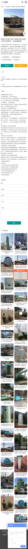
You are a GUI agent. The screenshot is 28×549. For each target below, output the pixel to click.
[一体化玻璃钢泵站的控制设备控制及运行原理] (7, 432)
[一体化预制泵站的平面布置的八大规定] (7, 392)
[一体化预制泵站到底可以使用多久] (7, 241)
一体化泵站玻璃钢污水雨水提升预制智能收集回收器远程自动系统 (7, 491)
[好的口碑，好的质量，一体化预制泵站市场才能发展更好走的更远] (20, 332)
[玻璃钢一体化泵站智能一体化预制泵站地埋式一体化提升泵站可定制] (7, 284)
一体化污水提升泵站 (6, 59)
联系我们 (7, 65)
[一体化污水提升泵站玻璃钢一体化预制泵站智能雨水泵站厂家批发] (7, 334)
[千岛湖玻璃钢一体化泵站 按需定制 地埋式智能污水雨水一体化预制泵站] (7, 264)
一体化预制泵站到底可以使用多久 (7, 252)
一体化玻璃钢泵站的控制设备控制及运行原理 (7, 439)
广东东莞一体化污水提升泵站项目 (7, 358)
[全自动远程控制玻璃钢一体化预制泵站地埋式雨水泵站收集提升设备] (20, 518)
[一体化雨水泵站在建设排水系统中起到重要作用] (20, 463)
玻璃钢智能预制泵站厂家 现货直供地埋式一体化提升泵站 (7, 424)
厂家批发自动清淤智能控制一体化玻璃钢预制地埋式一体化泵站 (14, 86)
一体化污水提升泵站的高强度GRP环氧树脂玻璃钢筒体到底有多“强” (21, 511)
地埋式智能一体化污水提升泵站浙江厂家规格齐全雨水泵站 (21, 364)
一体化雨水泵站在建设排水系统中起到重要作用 (21, 474)
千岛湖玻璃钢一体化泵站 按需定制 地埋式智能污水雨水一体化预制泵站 (7, 274)
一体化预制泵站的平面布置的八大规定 (7, 402)
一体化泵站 (7, 6)
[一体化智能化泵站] (20, 313)
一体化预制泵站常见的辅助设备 (7, 513)
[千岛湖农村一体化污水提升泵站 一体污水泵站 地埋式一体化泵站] (20, 241)
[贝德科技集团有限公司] (8, 2)
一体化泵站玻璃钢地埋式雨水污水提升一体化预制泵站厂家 (21, 289)
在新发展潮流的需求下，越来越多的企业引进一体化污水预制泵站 (7, 454)
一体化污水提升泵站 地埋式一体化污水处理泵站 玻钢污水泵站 (7, 380)
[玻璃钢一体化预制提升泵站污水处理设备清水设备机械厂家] (20, 376)
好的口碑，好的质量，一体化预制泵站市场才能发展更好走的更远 (21, 342)
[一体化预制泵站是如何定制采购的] (7, 316)
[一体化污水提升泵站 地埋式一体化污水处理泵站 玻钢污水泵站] (7, 369)
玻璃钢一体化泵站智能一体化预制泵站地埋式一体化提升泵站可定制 (7, 291)
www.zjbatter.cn (10, 33)
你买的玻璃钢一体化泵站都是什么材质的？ (21, 304)
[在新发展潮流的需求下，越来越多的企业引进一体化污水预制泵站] (7, 447)
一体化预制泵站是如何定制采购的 (7, 327)
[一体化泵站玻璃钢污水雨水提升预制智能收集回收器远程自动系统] (7, 480)
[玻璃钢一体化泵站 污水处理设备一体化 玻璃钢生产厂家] (20, 441)
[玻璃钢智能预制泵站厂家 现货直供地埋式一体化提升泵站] (7, 414)
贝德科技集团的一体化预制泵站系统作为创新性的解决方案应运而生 (7, 469)
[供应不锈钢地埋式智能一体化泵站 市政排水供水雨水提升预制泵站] (7, 299)
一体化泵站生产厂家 (21, 408)
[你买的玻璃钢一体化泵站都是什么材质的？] (20, 297)
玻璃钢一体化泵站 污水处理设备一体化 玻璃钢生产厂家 (21, 452)
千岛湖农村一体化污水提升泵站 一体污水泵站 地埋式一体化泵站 (21, 252)
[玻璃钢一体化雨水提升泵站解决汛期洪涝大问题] (20, 260)
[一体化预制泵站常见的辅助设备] (7, 502)
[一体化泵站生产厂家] (20, 398)
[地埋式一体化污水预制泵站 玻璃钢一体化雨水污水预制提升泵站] (20, 486)
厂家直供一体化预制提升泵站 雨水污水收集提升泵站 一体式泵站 (21, 430)
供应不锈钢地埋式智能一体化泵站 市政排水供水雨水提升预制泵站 (7, 305)
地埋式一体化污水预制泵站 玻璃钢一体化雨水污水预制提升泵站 (21, 496)
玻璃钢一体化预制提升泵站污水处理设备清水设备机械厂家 (21, 387)
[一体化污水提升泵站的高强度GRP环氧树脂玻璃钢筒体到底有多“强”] (20, 504)
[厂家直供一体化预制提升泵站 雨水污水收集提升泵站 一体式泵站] (20, 419)
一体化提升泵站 (5, 57)
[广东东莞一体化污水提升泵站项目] (7, 349)
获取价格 (20, 65)
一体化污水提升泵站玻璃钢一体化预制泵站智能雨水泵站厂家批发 (7, 340)
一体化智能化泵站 (15, 57)
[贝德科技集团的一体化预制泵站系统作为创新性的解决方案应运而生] (7, 462)
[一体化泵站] (14, 22)
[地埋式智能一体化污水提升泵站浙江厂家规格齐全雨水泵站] (20, 354)
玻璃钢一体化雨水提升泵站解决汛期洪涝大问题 (21, 267)
